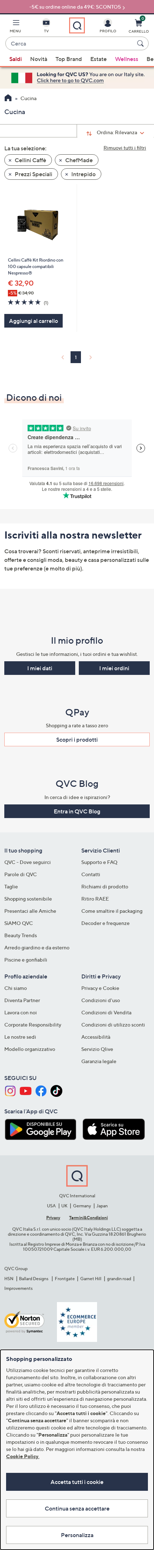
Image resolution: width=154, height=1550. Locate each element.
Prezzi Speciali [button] (33, 174)
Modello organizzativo (29, 1049)
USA (51, 1205)
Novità (38, 58)
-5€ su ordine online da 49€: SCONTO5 (75, 7)
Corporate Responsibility (32, 1024)
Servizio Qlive (97, 1049)
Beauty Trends (20, 935)
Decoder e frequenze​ (105, 923)
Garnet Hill (90, 1278)
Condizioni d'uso (100, 1000)
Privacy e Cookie (100, 988)
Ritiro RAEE (95, 899)
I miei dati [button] (39, 668)
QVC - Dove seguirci (27, 862)
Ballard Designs (34, 1278)
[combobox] (70, 44)
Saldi (15, 58)
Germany (82, 1205)
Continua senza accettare (77, 1508)
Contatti (90, 874)
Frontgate (65, 1278)
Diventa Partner (22, 1000)
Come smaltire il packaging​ (112, 911)
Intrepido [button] (83, 174)
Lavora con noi (20, 1012)
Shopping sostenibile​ (28, 899)
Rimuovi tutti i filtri (125, 148)
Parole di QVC (20, 874)
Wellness (126, 58)
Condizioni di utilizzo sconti (113, 1024)
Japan (102, 1205)
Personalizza (77, 1535)
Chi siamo (15, 988)
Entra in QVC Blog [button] (77, 811)
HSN (9, 1278)
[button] (15, 27)
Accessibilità (95, 1037)
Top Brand (69, 58)
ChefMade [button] (78, 160)
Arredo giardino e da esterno (36, 947)
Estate (98, 58)
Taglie (11, 886)
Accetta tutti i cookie (77, 1481)
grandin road (119, 1278)
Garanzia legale (98, 1061)
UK (64, 1205)
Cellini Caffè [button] (30, 160)
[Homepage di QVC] (8, 98)
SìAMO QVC (18, 923)
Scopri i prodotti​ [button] (77, 739)
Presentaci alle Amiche (30, 911)
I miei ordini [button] (114, 668)
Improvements (18, 1288)
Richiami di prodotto (104, 886)
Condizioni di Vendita (106, 1012)
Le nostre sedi (20, 1037)
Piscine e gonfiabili (25, 960)
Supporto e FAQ (99, 862)
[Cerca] (141, 43)
